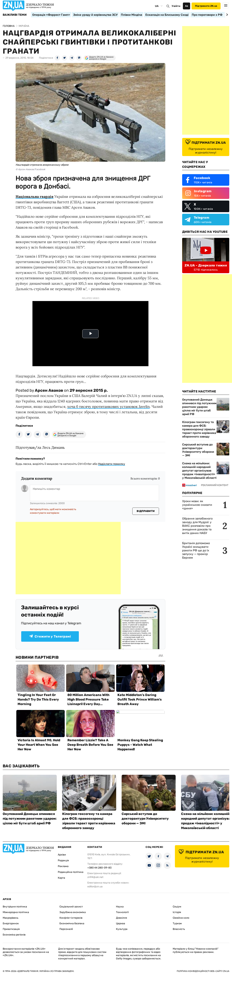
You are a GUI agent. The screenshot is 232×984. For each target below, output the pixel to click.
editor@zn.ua (95, 886)
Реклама (63, 866)
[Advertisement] (68, 558)
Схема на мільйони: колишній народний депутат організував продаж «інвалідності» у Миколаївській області (199, 471)
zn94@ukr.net (95, 877)
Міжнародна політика (16, 912)
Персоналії (66, 929)
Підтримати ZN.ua (206, 6)
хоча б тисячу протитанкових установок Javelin (108, 406)
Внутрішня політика (15, 906)
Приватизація (11, 929)
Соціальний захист (71, 906)
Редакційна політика (70, 872)
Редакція (63, 860)
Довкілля (121, 917)
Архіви (62, 854)
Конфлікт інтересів (70, 917)
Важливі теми (14, 14)
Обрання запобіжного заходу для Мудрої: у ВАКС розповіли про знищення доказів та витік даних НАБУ (197, 526)
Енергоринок (11, 923)
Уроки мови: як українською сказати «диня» (197, 504)
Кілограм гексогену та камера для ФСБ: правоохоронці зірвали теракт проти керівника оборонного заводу (199, 429)
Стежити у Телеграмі (53, 636)
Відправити (146, 511)
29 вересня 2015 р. (89, 390)
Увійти (176, 6)
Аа (186, 6)
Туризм (177, 923)
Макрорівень (10, 917)
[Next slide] (226, 15)
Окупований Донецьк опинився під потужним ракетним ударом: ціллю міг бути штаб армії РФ (199, 407)
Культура (121, 929)
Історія (177, 912)
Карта (61, 877)
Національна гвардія (34, 196)
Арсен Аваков (49, 390)
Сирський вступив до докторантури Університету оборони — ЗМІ (198, 450)
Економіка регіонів (14, 934)
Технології (122, 912)
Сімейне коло (181, 917)
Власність (179, 929)
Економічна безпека (71, 923)
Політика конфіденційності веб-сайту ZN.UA (203, 971)
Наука (120, 906)
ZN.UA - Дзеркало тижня (206, 265)
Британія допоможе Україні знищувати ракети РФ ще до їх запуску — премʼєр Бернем (196, 550)
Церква (120, 923)
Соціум (177, 906)
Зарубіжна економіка (72, 912)
